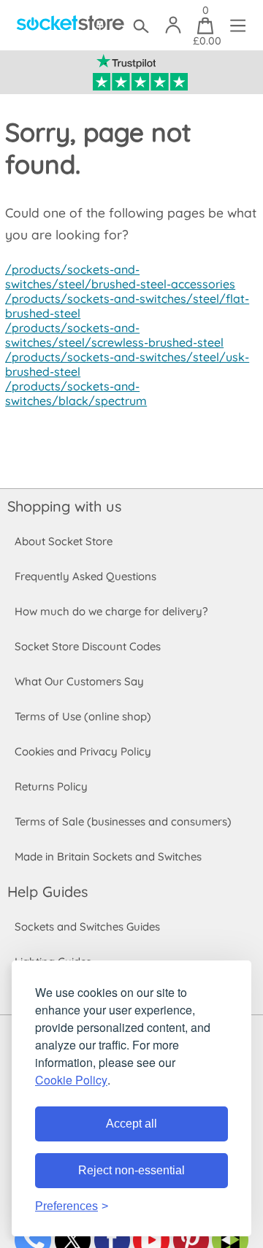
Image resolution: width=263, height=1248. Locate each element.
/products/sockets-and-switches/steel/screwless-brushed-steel (114, 335)
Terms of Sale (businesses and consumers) (123, 821)
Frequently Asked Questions (85, 576)
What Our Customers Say (79, 681)
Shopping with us (64, 506)
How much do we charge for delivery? (111, 611)
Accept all (131, 1123)
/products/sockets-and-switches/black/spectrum (76, 393)
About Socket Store (64, 541)
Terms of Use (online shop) (83, 716)
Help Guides (47, 891)
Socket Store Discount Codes (88, 646)
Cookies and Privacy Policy (83, 751)
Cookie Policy (71, 1079)
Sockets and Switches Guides (87, 926)
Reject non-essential (131, 1170)
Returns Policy (51, 786)
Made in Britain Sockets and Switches (108, 856)
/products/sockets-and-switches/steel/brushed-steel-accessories (120, 276)
